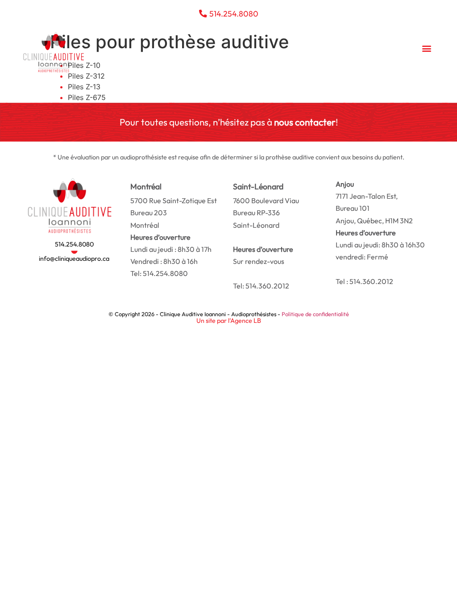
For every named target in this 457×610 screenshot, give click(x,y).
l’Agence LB (244, 321)
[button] (427, 48)
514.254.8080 (74, 244)
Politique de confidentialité (315, 314)
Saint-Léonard (266, 212)
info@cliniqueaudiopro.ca (74, 259)
